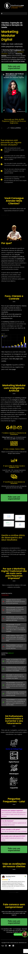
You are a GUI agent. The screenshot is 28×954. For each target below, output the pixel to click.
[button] (14, 13)
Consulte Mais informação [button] (8, 888)
